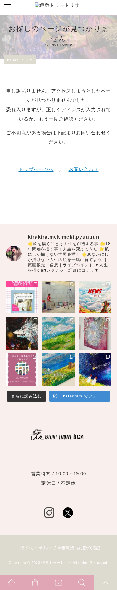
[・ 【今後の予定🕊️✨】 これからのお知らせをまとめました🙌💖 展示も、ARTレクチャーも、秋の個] (95, 297)
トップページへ (36, 169)
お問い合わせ (84, 169)
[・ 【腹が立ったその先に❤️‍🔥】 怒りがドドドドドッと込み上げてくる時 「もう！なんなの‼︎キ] (22, 333)
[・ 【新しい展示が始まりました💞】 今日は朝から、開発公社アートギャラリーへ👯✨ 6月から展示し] (58, 297)
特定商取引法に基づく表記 (79, 548)
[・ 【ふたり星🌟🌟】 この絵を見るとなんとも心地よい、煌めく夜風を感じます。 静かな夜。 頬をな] (95, 369)
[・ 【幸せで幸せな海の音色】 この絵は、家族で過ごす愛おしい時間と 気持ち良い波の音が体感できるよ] (58, 369)
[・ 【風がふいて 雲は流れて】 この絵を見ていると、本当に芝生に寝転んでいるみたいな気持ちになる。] (58, 333)
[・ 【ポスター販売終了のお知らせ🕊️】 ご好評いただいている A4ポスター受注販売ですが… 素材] (22, 369)
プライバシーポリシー (35, 548)
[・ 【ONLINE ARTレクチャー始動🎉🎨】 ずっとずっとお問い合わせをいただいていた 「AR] (22, 297)
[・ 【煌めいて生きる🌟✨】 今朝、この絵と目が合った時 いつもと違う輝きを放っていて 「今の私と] (95, 333)
